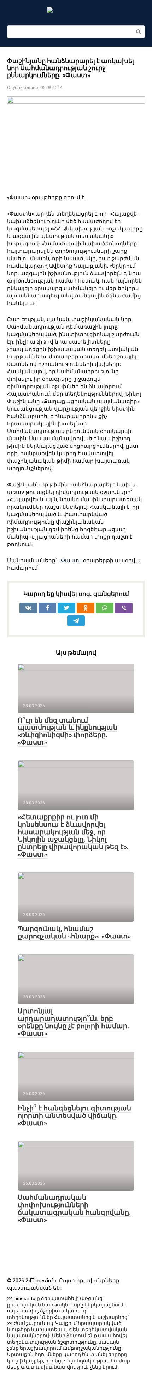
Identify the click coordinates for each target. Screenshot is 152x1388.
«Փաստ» (70, 560)
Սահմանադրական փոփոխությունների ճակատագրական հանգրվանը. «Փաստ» (74, 1208)
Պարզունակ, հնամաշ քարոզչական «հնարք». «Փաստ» (74, 932)
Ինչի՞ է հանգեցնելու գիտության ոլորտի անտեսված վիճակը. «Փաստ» (74, 1115)
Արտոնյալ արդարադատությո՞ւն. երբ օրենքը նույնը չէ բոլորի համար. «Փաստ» (73, 1022)
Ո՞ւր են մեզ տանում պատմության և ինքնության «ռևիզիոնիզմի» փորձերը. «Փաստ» (67, 731)
